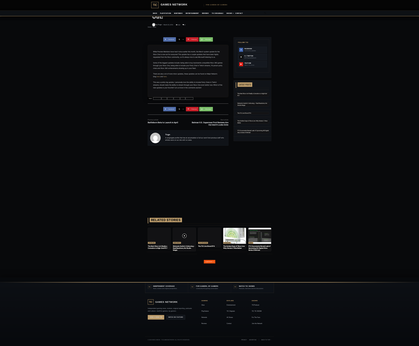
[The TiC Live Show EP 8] (209, 236)
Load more (208, 262)
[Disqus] (188, 178)
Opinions (152, 243)
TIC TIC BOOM (257, 311)
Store (164, 98)
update (177, 98)
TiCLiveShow (203, 243)
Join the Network (257, 323)
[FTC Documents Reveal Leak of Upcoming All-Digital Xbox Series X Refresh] (259, 236)
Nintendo (178, 13)
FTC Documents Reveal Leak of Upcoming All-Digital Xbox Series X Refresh (259, 248)
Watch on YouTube (175, 317)
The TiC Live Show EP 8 (244, 113)
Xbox (155, 13)
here (158, 76)
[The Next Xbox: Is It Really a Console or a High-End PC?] (159, 236)
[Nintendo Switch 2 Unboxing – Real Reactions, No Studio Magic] (184, 236)
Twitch (170, 98)
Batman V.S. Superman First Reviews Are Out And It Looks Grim (210, 123)
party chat (157, 98)
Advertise (252, 339)
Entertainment (192, 13)
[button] (265, 13)
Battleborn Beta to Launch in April (163, 122)
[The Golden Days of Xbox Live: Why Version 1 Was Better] (234, 236)
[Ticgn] (154, 24)
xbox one (189, 98)
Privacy (244, 339)
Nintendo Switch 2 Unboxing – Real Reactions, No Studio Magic (183, 248)
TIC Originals (231, 311)
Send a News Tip (156, 317)
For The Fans (256, 317)
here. (165, 76)
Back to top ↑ (266, 339)
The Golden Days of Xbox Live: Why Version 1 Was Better (234, 247)
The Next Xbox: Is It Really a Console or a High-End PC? (157, 247)
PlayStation (205, 311)
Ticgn (160, 24)
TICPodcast (255, 305)
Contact (239, 13)
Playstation (165, 13)
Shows (229, 13)
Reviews (205, 13)
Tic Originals (217, 13)
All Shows (230, 317)
